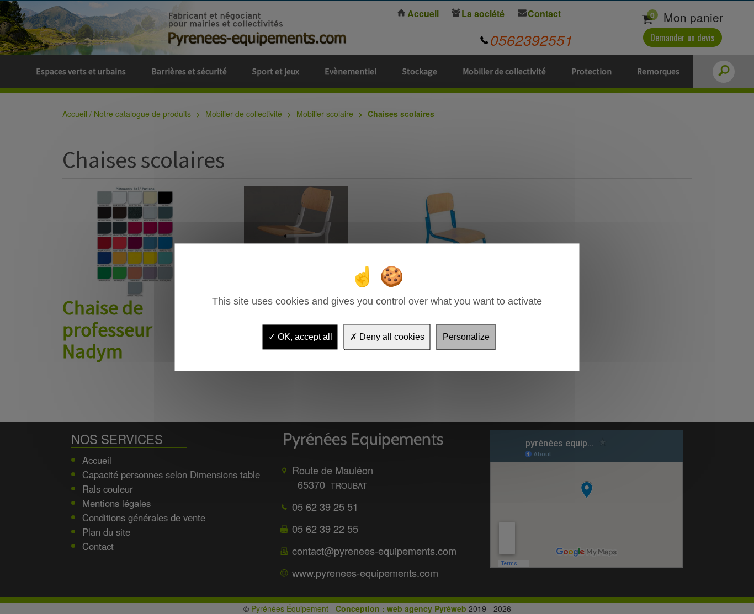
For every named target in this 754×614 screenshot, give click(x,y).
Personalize (466, 336)
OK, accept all (303, 336)
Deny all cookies (390, 336)
